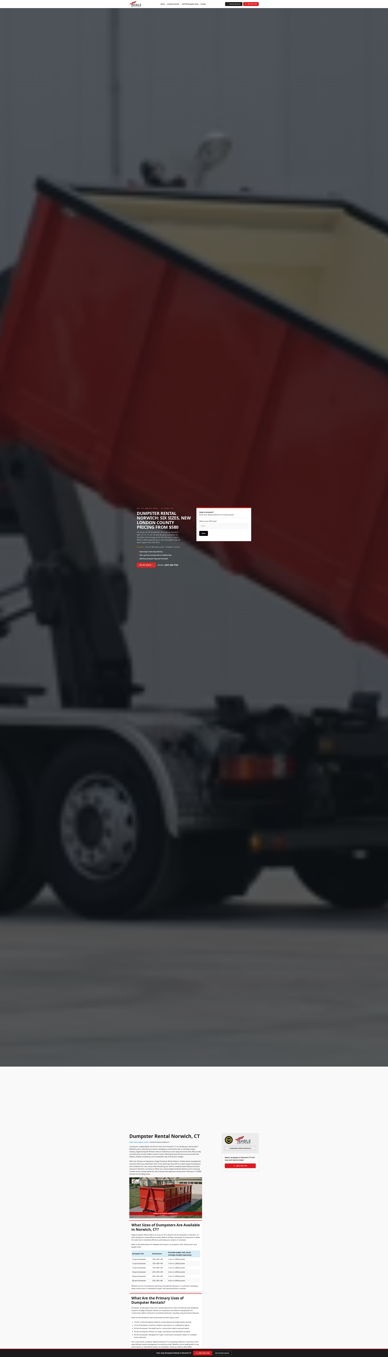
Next (204, 533)
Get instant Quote (222, 1353)
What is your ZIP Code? (208, 521)
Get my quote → (146, 565)
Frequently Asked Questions (240, 1148)
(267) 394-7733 (252, 4)
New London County (141, 1142)
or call (168, 565)
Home (131, 1142)
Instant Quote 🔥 (235, 4)
